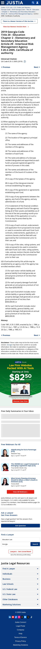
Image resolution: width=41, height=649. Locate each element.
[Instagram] (19, 617)
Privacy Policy (20, 641)
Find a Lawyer (7, 534)
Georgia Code (5, 9)
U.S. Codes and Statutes (22, 7)
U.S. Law (9, 7)
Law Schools (8, 584)
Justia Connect (20, 622)
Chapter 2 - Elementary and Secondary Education (18, 12)
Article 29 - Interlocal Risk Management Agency (16, 14)
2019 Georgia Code (18, 9)
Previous (6, 67)
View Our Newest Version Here (15, 27)
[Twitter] (28, 617)
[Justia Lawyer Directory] (31, 617)
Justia (3, 7)
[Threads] (22, 617)
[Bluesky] (25, 617)
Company (20, 630)
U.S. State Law (9, 594)
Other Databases (10, 599)
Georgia (9, 345)
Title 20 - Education (32, 9)
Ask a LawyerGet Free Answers (9, 514)
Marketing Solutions (12, 604)
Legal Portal (20, 626)
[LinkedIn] (10, 617)
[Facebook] (16, 617)
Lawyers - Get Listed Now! (20, 551)
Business (6, 579)
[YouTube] (13, 617)
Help (20, 633)
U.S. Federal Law (10, 589)
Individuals (7, 573)
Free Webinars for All (10, 444)
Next (36, 67)
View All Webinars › (20, 492)
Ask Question (20, 526)
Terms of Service (20, 637)
